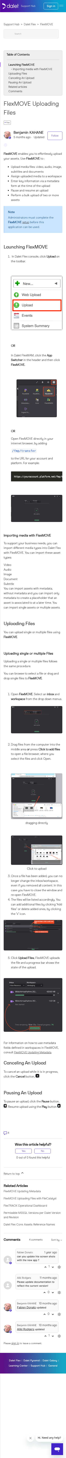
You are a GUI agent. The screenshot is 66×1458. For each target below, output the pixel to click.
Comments (15, 91)
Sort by (55, 1240)
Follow (54, 135)
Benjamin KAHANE (28, 132)
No (42, 1151)
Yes (23, 1151)
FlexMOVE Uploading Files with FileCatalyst (30, 1198)
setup (25, 222)
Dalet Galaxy (50, 1360)
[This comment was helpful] (45, 1267)
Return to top (12, 1173)
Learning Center (18, 1365)
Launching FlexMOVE (21, 64)
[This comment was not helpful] (53, 1267)
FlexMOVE (46, 24)
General (52, 1365)
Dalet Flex (30, 24)
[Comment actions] (59, 1267)
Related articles (17, 87)
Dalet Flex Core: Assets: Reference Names (29, 1224)
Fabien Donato (25, 1252)
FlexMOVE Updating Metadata (32, 1052)
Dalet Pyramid (31, 1360)
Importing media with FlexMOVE (32, 69)
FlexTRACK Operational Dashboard (25, 1205)
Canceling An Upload (21, 78)
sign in (15, 1343)
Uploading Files (17, 73)
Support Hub (11, 24)
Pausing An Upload (19, 82)
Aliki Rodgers (24, 1278)
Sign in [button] (51, 6)
